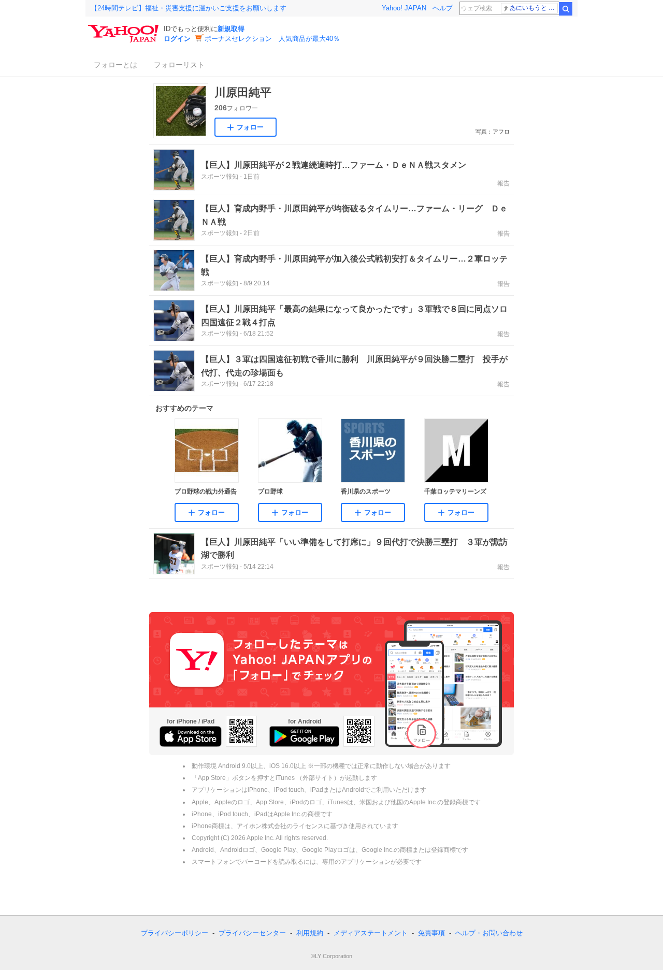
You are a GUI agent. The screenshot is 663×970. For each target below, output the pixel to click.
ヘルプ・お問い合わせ (489, 933)
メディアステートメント (371, 933)
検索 (565, 9)
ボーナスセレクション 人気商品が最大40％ (272, 38)
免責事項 (431, 933)
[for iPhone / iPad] (191, 736)
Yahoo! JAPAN (404, 8)
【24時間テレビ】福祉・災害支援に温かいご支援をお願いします (188, 8)
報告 (503, 183)
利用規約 (309, 933)
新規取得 (231, 29)
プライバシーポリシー (174, 933)
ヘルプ (443, 8)
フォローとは (115, 65)
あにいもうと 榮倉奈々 (534, 7)
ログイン (177, 38)
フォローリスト (179, 65)
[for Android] (304, 736)
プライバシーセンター (252, 933)
